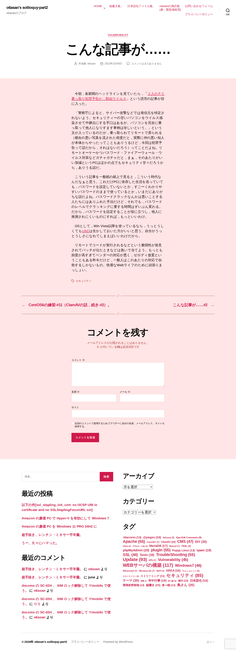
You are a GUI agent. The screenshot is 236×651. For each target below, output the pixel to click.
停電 (144, 581)
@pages (152, 537)
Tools (147, 555)
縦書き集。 (116, 6)
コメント (78, 360)
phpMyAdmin (136, 550)
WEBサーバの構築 (148, 565)
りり (37, 604)
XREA (173, 570)
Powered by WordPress (118, 641)
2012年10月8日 (113, 63)
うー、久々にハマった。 (40, 543)
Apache (134, 541)
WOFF (160, 571)
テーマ (131, 580)
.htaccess (132, 537)
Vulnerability (118, 35)
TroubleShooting (175, 554)
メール (125, 391)
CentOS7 (153, 542)
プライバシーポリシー (199, 14)
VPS (152, 560)
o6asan (91, 63)
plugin (160, 550)
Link (144, 546)
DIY (201, 541)
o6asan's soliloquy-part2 (27, 7)
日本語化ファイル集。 (141, 6)
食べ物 (168, 585)
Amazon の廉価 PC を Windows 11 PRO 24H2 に (59, 526)
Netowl (174, 546)
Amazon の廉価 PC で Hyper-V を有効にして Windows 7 (65, 518)
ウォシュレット (190, 571)
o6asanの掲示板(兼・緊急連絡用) (170, 8)
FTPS (136, 546)
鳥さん (185, 585)
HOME (98, 6)
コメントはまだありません (146, 63)
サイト (75, 407)
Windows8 (130, 571)
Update (135, 559)
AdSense (168, 537)
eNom (127, 546)
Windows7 (188, 565)
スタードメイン (131, 576)
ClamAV (168, 541)
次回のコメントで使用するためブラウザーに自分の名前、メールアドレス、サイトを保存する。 (120, 425)
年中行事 (157, 580)
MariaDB (158, 545)
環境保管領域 (133, 585)
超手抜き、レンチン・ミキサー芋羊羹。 (52, 535)
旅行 (183, 580)
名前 (75, 391)
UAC (85, 231)
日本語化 (199, 580)
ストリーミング (152, 576)
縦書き (153, 585)
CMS (185, 541)
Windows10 (147, 571)
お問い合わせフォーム (199, 6)
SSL (130, 554)
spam (204, 550)
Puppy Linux (183, 550)
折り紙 (172, 581)
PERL (186, 546)
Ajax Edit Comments (188, 537)
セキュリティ (83, 281)
